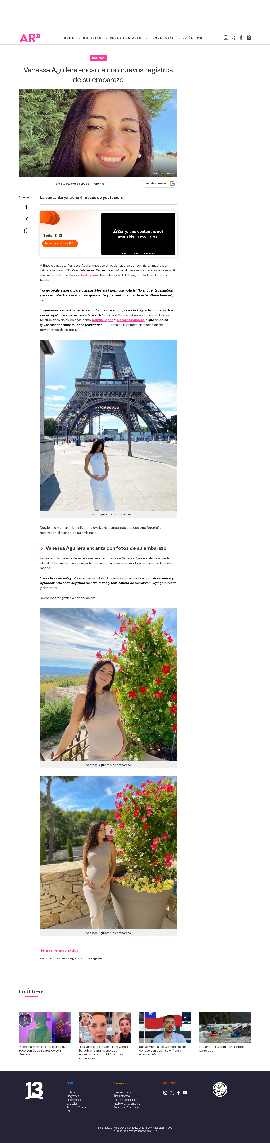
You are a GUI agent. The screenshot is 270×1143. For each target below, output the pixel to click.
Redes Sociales (126, 38)
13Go (70, 1111)
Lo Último (193, 38)
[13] (249, 39)
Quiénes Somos (122, 1092)
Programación (74, 1099)
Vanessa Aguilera (69, 958)
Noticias (92, 38)
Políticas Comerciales (125, 1099)
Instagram (94, 958)
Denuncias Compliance (126, 1107)
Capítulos (72, 1103)
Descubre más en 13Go (60, 243)
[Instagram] (226, 39)
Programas (73, 1096)
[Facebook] (241, 39)
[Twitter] (233, 39)
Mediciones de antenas (126, 1103)
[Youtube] (185, 1093)
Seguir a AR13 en (156, 183)
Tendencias (162, 38)
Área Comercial (121, 1096)
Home (69, 38)
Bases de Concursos (78, 1107)
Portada (71, 1092)
